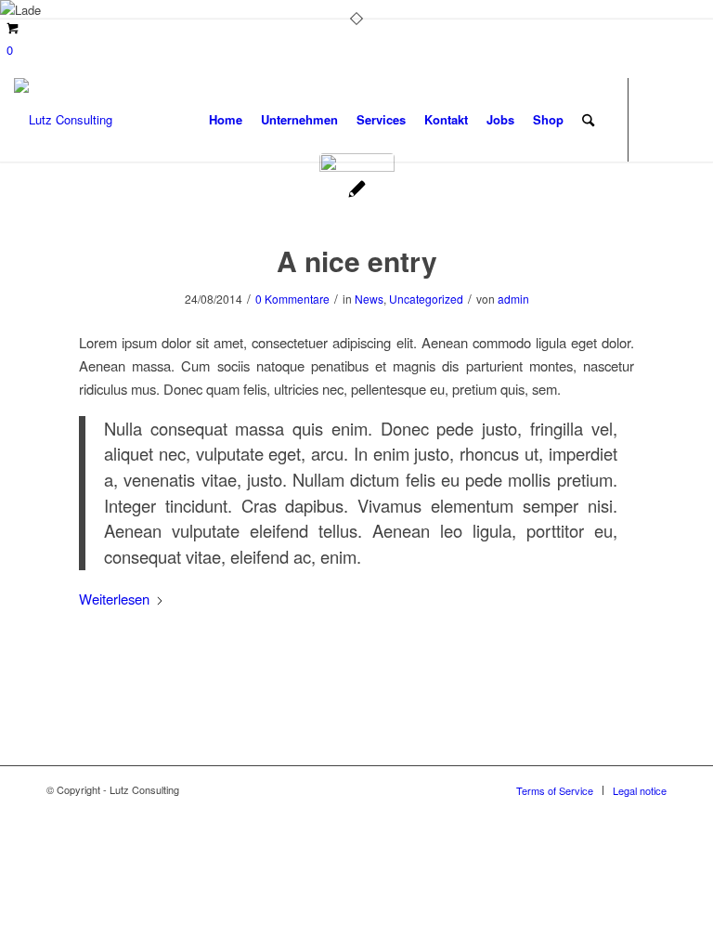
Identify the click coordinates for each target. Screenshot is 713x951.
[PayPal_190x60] (63, 120)
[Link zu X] (657, 119)
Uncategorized (426, 298)
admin (513, 298)
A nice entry (357, 260)
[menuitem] (226, 120)
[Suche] (588, 120)
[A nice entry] (357, 190)
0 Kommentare (292, 298)
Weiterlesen (114, 598)
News (369, 298)
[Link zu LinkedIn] (685, 119)
